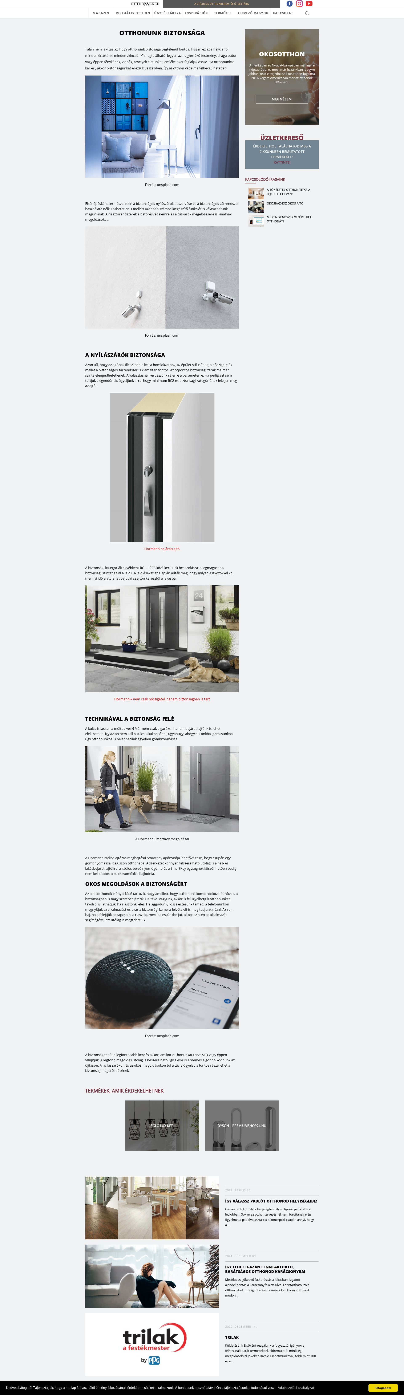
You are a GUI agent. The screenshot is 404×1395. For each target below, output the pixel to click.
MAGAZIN (101, 13)
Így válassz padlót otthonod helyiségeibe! (271, 1201)
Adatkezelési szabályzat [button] (296, 1388)
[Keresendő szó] (307, 13)
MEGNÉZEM (282, 99)
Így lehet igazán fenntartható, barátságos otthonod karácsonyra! (265, 1269)
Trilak (232, 1337)
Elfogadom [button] (383, 1388)
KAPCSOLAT (283, 13)
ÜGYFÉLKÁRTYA (167, 13)
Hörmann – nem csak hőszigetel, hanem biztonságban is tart (162, 699)
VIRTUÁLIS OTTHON (133, 13)
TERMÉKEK (223, 13)
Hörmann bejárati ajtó (162, 549)
